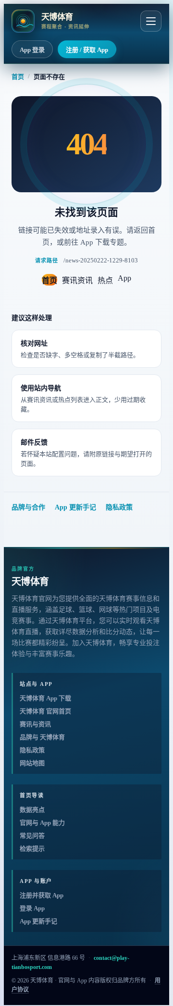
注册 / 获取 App (87, 49)
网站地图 (32, 763)
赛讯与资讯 (35, 724)
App (124, 278)
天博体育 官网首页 (45, 711)
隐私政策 (119, 507)
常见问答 (32, 835)
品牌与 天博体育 (42, 737)
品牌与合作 (28, 507)
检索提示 (32, 848)
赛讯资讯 (77, 280)
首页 (18, 76)
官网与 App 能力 (42, 822)
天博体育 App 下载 (45, 698)
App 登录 (32, 49)
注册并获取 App (41, 895)
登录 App (32, 908)
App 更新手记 (75, 507)
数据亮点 (32, 809)
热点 (105, 280)
